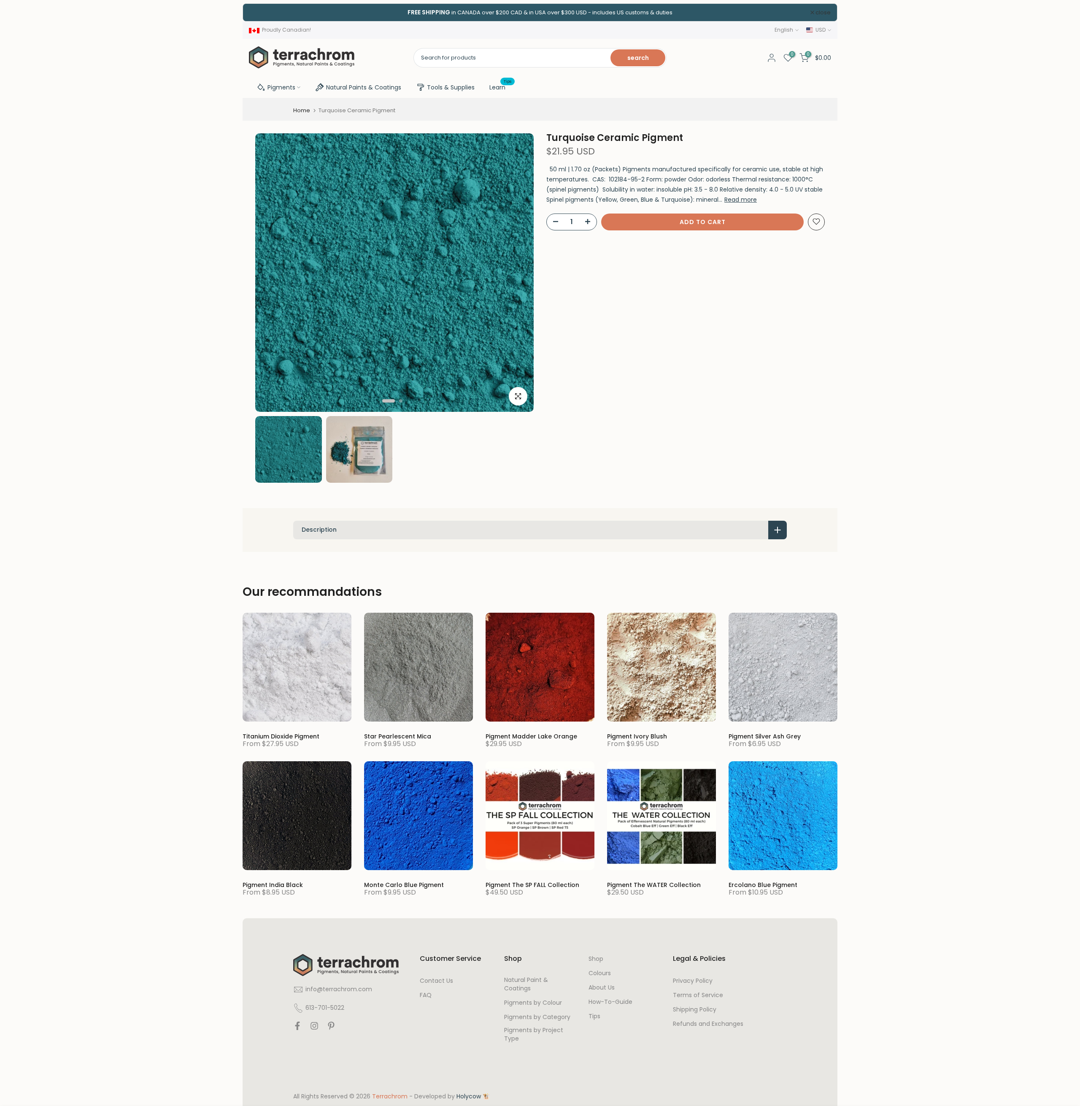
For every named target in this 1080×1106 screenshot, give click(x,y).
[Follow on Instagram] (314, 1028)
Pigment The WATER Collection (654, 885)
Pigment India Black (273, 885)
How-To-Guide (610, 1002)
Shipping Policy (694, 1010)
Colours (600, 973)
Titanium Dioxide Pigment (281, 736)
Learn (500, 87)
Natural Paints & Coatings (363, 87)
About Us (602, 988)
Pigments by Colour (533, 1003)
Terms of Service (698, 995)
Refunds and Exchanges (708, 1024)
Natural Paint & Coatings (526, 984)
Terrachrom (390, 1096)
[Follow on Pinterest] (331, 1028)
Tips (594, 1016)
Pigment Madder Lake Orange (531, 736)
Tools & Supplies (451, 87)
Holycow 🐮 (473, 1096)
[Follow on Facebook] (297, 1028)
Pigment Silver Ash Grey (765, 736)
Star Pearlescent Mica (397, 736)
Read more (740, 199)
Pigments (281, 87)
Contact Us (436, 981)
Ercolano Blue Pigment (763, 885)
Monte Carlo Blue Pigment (404, 885)
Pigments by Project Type (533, 1034)
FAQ (426, 995)
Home (301, 110)
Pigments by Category (537, 1017)
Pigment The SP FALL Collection (532, 885)
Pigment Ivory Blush (637, 736)
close (261, 12)
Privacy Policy (693, 981)
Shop (596, 959)
